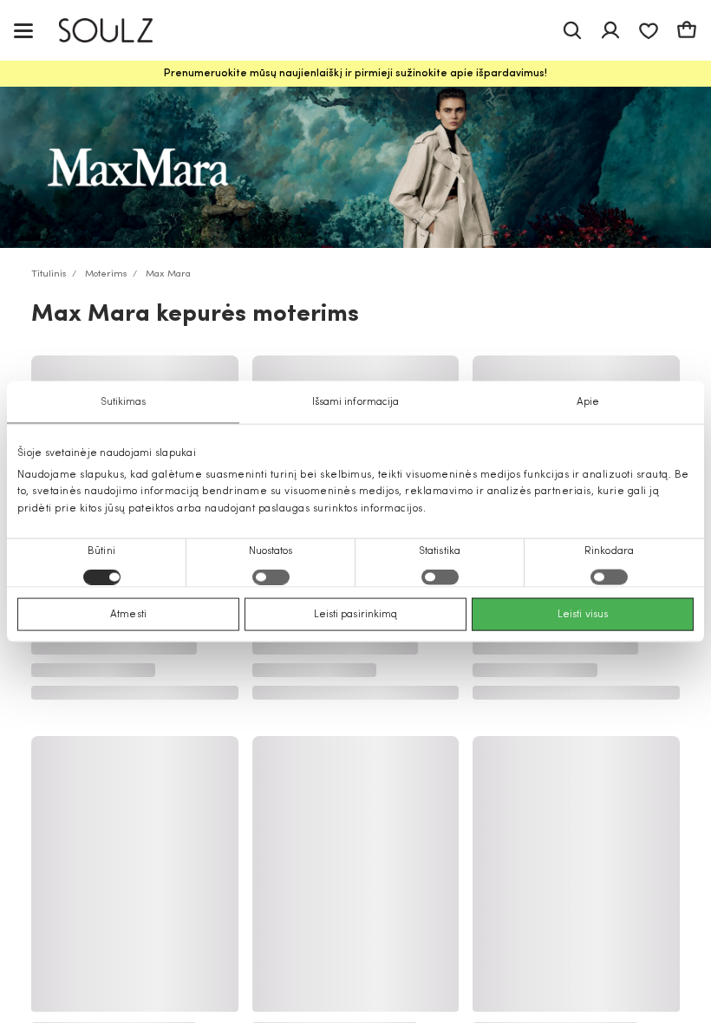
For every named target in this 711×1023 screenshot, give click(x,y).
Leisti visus (583, 614)
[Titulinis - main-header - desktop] (118, 30)
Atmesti (128, 614)
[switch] (271, 576)
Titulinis (49, 274)
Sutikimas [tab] (124, 402)
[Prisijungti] (610, 30)
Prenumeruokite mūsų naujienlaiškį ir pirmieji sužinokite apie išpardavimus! (355, 73)
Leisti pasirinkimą (356, 614)
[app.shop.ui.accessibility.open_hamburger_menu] (23, 30)
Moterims (106, 274)
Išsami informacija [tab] (356, 402)
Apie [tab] (588, 402)
